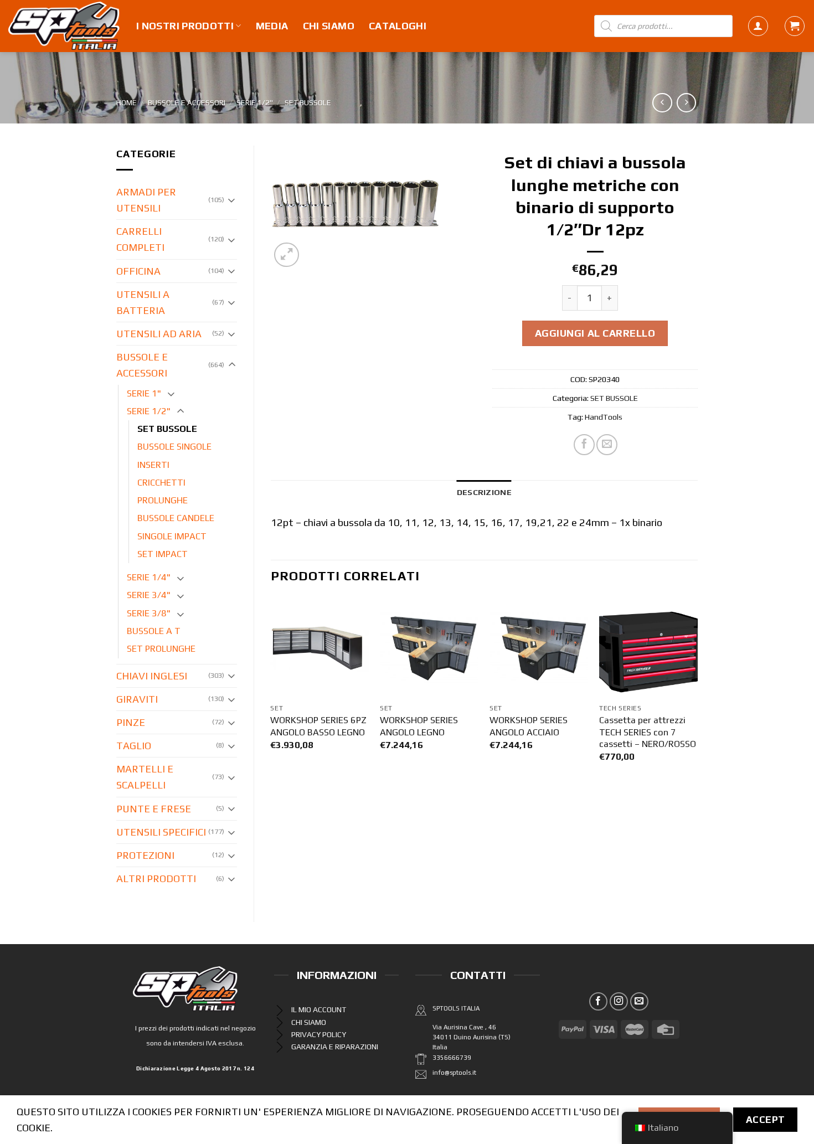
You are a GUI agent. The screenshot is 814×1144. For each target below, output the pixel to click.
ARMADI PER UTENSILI (146, 200)
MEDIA (272, 26)
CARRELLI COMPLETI (140, 239)
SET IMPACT (162, 554)
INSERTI (153, 465)
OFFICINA (138, 271)
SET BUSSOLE (308, 102)
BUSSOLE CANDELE (175, 518)
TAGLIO (133, 745)
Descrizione (484, 492)
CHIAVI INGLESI (151, 676)
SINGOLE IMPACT (172, 536)
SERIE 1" (144, 393)
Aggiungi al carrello (595, 333)
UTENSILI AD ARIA (159, 333)
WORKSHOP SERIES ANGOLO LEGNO (419, 726)
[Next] (697, 692)
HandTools (603, 416)
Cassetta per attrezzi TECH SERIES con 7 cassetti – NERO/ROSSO (647, 732)
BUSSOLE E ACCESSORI (186, 102)
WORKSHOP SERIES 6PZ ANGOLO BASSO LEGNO (318, 726)
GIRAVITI (137, 699)
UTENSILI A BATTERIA (142, 302)
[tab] (484, 492)
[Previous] (271, 692)
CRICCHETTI (161, 482)
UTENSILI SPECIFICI (161, 832)
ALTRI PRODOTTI (156, 878)
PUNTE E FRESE (153, 809)
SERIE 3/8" (149, 613)
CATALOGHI (397, 26)
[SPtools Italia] (64, 26)
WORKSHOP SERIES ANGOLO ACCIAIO (529, 726)
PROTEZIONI (145, 855)
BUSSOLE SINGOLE (174, 446)
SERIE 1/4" (149, 577)
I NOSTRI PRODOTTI (185, 26)
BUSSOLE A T (154, 631)
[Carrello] (795, 26)
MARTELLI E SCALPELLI (144, 777)
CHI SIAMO (328, 26)
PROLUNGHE (162, 500)
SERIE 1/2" (254, 102)
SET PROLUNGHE (161, 648)
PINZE (130, 722)
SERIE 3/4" (149, 595)
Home (126, 102)
